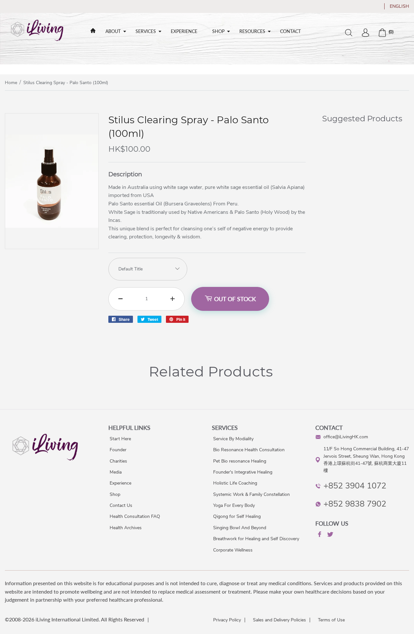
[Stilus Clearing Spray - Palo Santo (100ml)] (51, 247)
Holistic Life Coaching (235, 483)
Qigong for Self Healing (237, 516)
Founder (118, 450)
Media (116, 472)
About (113, 31)
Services (146, 31)
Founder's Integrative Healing (242, 472)
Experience (184, 31)
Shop (218, 31)
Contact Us (121, 505)
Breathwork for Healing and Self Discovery (256, 539)
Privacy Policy (227, 620)
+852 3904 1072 (354, 485)
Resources (252, 31)
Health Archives (126, 528)
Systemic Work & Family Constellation (251, 494)
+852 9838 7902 (354, 503)
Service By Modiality (233, 439)
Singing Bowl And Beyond (239, 528)
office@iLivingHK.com (345, 437)
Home (11, 83)
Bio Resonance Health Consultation (249, 450)
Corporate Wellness (233, 550)
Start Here (120, 439)
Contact (290, 31)
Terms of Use (331, 620)
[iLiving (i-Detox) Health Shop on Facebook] (318, 535)
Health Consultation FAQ (135, 516)
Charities (118, 461)
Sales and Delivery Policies (279, 620)
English (399, 6)
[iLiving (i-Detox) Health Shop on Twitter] (329, 535)
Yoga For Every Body (234, 505)
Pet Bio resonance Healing (239, 461)
